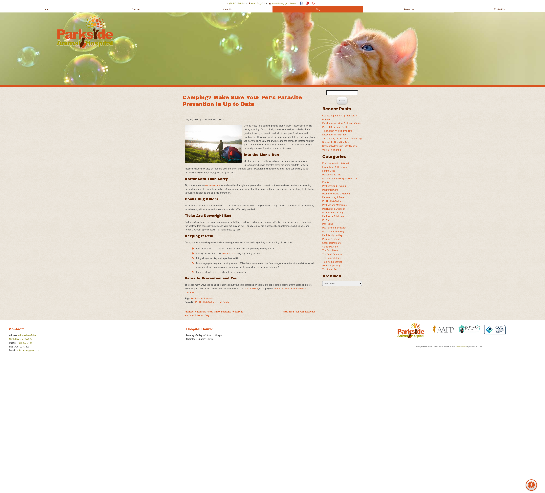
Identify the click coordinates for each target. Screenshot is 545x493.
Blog (318, 9)
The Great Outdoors (332, 254)
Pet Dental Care (330, 189)
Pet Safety (224, 302)
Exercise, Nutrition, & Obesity (336, 163)
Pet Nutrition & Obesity (333, 208)
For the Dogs (328, 170)
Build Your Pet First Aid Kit (299, 311)
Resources (409, 9)
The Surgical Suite (331, 258)
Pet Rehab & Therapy (332, 212)
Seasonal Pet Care (331, 242)
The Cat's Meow (330, 250)
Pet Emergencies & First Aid (336, 193)
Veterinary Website (461, 347)
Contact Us (499, 9)
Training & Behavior (332, 261)
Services (136, 9)
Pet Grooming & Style (333, 197)
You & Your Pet (329, 269)
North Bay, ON (258, 3)
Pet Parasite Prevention (202, 298)
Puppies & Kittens (331, 239)
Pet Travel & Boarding (333, 231)
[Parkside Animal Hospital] (84, 32)
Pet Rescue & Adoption (333, 216)
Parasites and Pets (331, 174)
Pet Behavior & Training (334, 185)
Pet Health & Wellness (206, 302)
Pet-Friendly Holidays (332, 235)
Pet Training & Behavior (334, 227)
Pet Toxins (327, 223)
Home (45, 9)
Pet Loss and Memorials (334, 205)
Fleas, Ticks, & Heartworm (335, 167)
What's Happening (331, 265)
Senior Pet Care (330, 246)
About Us (227, 9)
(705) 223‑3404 (237, 3)
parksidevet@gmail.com (284, 3)
